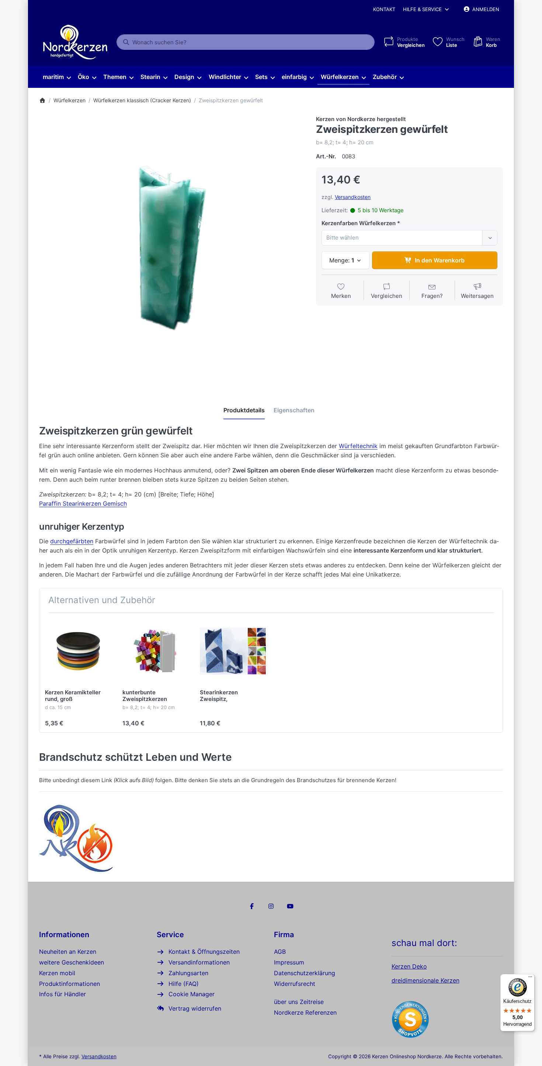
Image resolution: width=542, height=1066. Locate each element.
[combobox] (246, 42)
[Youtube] (290, 906)
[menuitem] (56, 77)
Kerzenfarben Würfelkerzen (359, 223)
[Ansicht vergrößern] (172, 248)
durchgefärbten (71, 541)
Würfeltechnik (358, 446)
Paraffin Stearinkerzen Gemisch (83, 503)
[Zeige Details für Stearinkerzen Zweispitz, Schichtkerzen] (233, 651)
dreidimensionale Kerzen (425, 980)
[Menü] (530, 978)
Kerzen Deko (409, 966)
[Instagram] (271, 906)
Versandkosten (353, 197)
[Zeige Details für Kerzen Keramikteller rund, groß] (78, 651)
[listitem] (172, 248)
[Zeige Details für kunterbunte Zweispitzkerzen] (155, 651)
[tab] (244, 410)
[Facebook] (252, 906)
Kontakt (384, 9)
